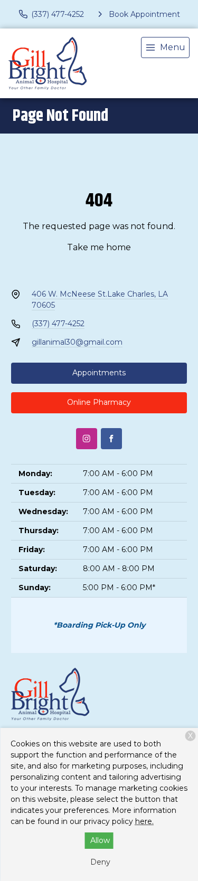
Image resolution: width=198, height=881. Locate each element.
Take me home (99, 247)
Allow (100, 840)
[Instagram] (86, 438)
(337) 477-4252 (58, 323)
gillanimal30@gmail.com (77, 342)
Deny (100, 862)
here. (144, 821)
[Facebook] (111, 438)
